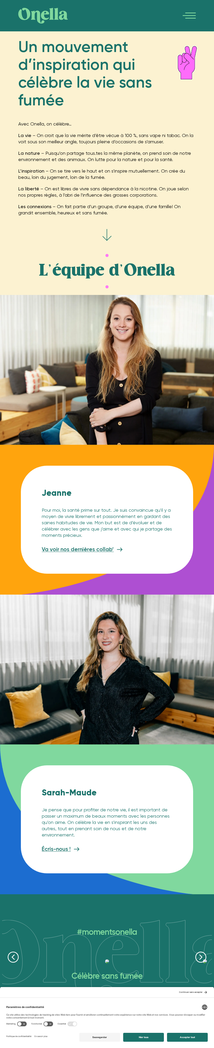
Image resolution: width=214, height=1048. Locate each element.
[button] (13, 957)
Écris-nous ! (56, 849)
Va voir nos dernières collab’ (78, 549)
